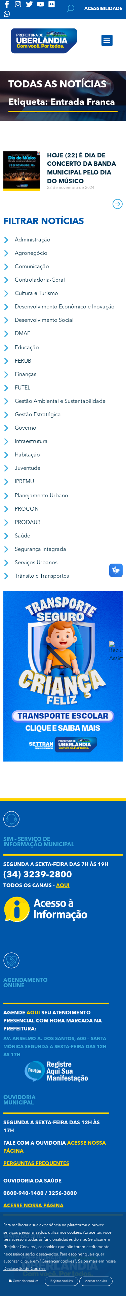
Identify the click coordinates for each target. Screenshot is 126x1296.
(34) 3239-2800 (37, 875)
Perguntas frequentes (36, 1163)
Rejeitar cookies (61, 1281)
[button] (107, 40)
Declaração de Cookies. (24, 1269)
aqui (63, 885)
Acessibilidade (103, 8)
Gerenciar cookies (25, 1281)
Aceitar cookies (96, 1281)
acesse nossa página (33, 1206)
